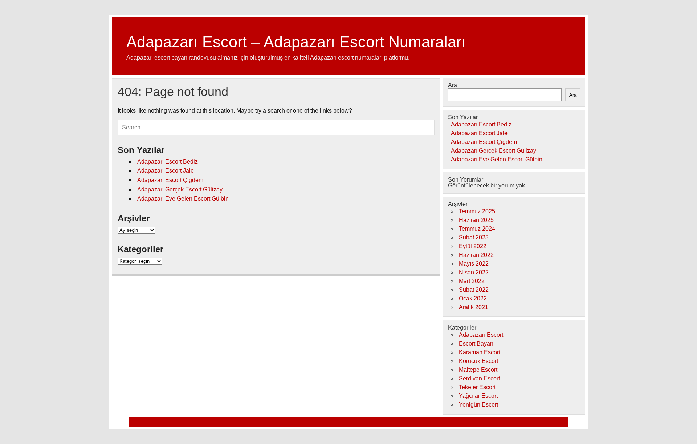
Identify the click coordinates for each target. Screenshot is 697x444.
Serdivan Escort (479, 378)
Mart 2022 (472, 281)
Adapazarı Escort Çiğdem (170, 180)
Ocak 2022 (473, 298)
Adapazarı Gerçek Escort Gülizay (180, 189)
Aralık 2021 (473, 307)
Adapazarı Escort (481, 335)
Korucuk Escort (478, 361)
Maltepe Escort (478, 370)
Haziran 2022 (476, 255)
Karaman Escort (479, 352)
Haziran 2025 (476, 220)
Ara (452, 85)
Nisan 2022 (474, 272)
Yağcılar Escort (478, 396)
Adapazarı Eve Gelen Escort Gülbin (183, 198)
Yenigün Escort (478, 404)
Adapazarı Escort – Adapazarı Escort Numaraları (296, 42)
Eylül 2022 (472, 246)
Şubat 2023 (474, 237)
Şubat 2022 (474, 290)
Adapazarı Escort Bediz (167, 161)
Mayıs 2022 (474, 264)
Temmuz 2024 (477, 229)
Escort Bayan (476, 343)
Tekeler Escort (477, 387)
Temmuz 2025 (477, 211)
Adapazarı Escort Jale (165, 170)
